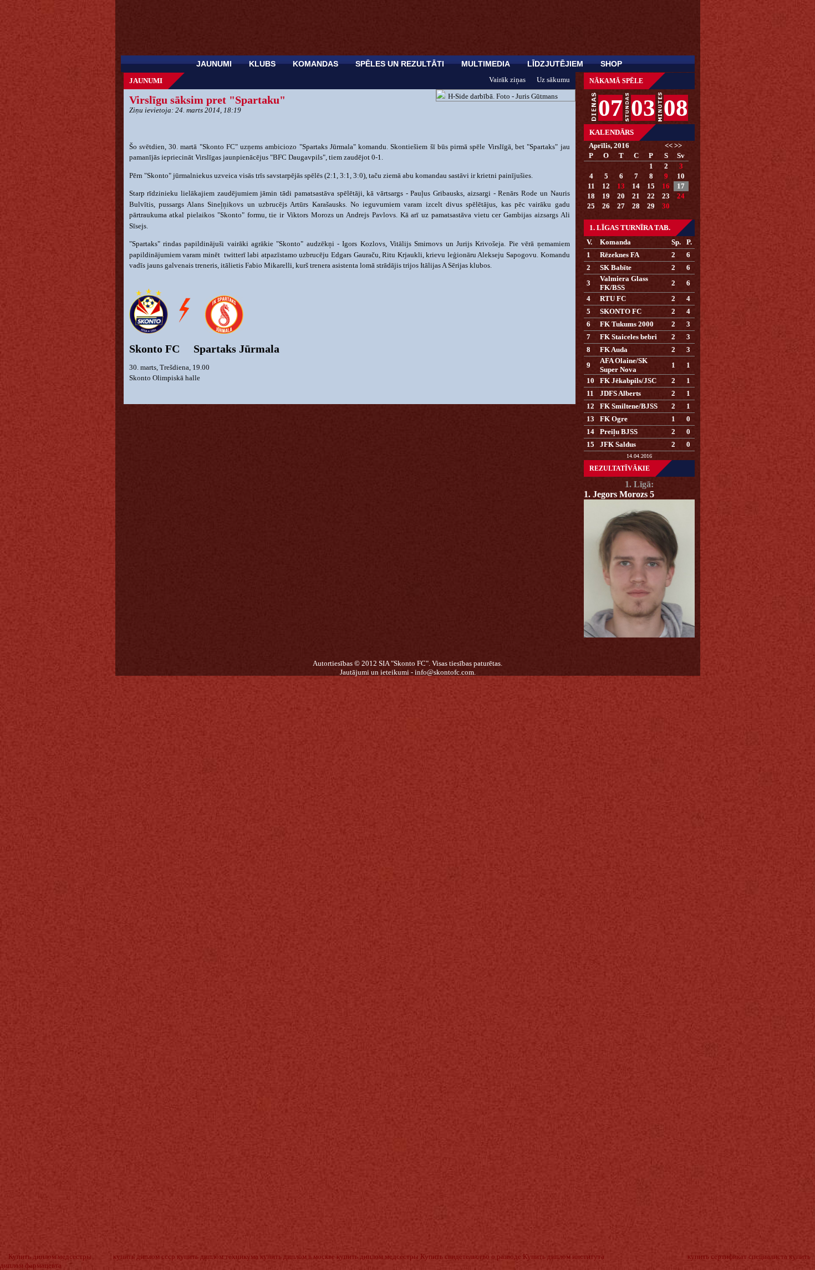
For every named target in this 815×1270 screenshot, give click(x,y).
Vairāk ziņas (507, 79)
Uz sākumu (553, 79)
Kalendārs (611, 132)
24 (681, 196)
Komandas (315, 63)
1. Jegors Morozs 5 (619, 494)
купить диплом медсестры (378, 1256)
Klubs (262, 63)
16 (666, 186)
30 (666, 206)
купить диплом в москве (297, 1256)
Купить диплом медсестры (49, 1256)
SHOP (611, 63)
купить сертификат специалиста (737, 1256)
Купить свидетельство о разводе (470, 1256)
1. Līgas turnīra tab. (629, 227)
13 (621, 186)
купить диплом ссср (144, 1256)
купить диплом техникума (217, 1256)
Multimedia (485, 63)
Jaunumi (214, 63)
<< (669, 145)
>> (678, 145)
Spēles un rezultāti (399, 63)
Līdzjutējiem (555, 63)
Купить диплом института (563, 1256)
